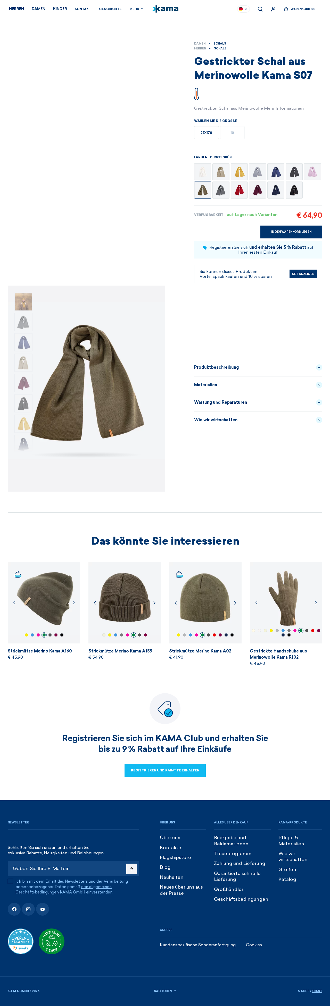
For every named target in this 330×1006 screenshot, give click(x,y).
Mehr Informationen (284, 108)
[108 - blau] (275, 190)
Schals (219, 43)
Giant (317, 991)
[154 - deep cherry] (257, 190)
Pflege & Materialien (291, 840)
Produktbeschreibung (216, 367)
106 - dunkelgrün (44, 635)
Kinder (60, 9)
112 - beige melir (103, 635)
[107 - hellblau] (275, 171)
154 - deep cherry (55, 635)
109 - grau (184, 635)
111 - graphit (121, 635)
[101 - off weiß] (202, 171)
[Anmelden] (273, 9)
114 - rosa (38, 635)
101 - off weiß (259, 630)
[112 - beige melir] (220, 171)
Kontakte (170, 847)
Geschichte (110, 9)
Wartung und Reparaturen (220, 402)
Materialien (205, 384)
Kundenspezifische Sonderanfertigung (198, 944)
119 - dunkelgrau (50, 635)
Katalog (287, 879)
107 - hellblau (32, 635)
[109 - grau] (257, 171)
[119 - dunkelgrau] (220, 190)
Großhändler (228, 889)
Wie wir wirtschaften (215, 419)
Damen (38, 9)
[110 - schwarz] (294, 190)
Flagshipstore (175, 857)
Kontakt (83, 9)
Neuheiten (172, 877)
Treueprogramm (232, 853)
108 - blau (226, 635)
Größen (287, 869)
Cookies (254, 944)
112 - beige (253, 630)
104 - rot (214, 635)
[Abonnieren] (131, 869)
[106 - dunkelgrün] (202, 190)
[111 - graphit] (294, 171)
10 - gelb (26, 635)
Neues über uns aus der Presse (181, 890)
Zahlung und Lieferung (239, 863)
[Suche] (260, 9)
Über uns (170, 837)
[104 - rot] (239, 190)
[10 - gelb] (239, 171)
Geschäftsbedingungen (241, 899)
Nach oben (163, 991)
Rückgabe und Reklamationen (231, 840)
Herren (16, 9)
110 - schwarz (61, 635)
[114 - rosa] (312, 171)
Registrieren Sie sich (228, 247)
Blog (165, 867)
